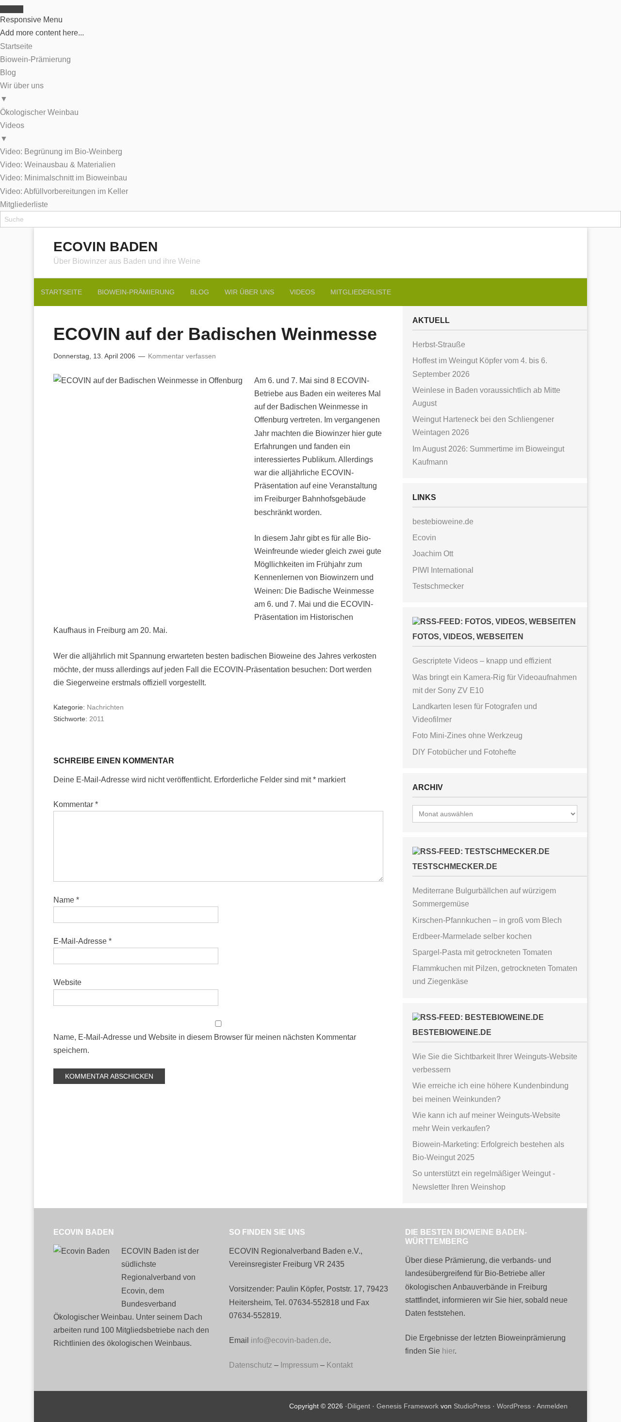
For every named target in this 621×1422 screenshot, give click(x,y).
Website (67, 982)
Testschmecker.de (454, 866)
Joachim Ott (432, 553)
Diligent (358, 1406)
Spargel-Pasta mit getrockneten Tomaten (482, 952)
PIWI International (443, 570)
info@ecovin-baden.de (290, 1340)
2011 (96, 719)
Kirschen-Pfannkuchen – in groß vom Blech (487, 920)
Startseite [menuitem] (16, 46)
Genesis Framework (407, 1406)
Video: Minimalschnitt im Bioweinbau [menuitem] (63, 178)
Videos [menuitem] (12, 132)
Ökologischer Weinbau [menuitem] (39, 112)
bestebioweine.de (443, 521)
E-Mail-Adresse (82, 941)
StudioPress (472, 1406)
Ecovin (424, 537)
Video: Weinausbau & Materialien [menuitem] (57, 165)
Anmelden (552, 1406)
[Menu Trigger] (11, 9)
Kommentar (75, 804)
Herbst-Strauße (438, 344)
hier (448, 1351)
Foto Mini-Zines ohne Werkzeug (467, 735)
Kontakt (340, 1365)
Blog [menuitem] (8, 72)
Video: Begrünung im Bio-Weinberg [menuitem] (61, 151)
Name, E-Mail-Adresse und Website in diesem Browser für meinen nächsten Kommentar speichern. (204, 1043)
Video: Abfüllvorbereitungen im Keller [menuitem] (64, 191)
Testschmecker (438, 586)
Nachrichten (105, 707)
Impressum (299, 1365)
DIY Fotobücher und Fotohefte (464, 752)
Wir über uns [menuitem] (22, 92)
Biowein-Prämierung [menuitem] (35, 59)
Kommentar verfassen (182, 356)
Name (66, 900)
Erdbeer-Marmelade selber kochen (472, 936)
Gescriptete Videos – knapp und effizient (481, 661)
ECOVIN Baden (105, 246)
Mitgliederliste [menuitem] (24, 204)
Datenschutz (250, 1365)
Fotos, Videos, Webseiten (467, 636)
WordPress (514, 1406)
